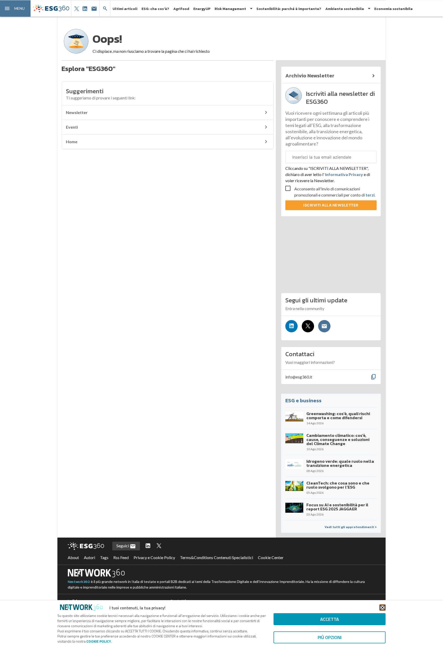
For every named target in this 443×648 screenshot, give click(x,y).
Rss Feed (121, 557)
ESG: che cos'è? (155, 9)
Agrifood (181, 9)
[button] (15, 8)
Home (71, 141)
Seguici (123, 545)
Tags (104, 557)
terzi (370, 194)
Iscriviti (330, 205)
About (73, 557)
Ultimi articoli (125, 9)
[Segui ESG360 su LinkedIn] (148, 546)
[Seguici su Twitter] (308, 326)
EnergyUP (201, 9)
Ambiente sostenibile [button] (344, 9)
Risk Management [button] (230, 9)
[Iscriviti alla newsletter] (324, 326)
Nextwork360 (79, 581)
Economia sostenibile (393, 9)
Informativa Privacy (344, 174)
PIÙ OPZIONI (329, 637)
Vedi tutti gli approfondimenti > (351, 527)
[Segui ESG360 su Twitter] (159, 546)
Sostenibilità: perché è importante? (288, 9)
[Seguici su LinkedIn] (291, 326)
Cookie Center (271, 557)
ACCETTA (329, 619)
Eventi (72, 127)
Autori (89, 557)
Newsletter (77, 112)
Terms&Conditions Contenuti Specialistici (216, 557)
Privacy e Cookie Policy (154, 557)
